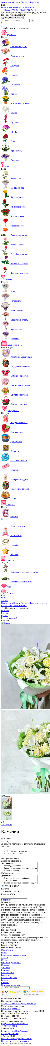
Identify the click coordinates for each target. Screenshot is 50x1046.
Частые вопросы (9, 605)
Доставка (25, 603)
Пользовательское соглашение (15, 1041)
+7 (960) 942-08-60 (9, 1033)
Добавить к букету (10, 873)
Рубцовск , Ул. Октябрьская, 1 (15, 1031)
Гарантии (34, 603)
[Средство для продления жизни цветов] (19, 868)
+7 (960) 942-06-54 (27, 10)
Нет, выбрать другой (13, 18)
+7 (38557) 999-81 (9, 10)
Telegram (16, 1008)
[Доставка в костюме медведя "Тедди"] (19, 883)
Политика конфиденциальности (16, 1038)
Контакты (22, 605)
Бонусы (43, 603)
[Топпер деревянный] (19, 866)
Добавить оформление (11, 861)
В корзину (6, 900)
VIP (3, 598)
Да (2, 17)
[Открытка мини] (19, 880)
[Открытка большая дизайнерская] (19, 878)
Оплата (16, 603)
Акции (4, 600)
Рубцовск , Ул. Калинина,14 (14, 1023)
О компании (7, 603)
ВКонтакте (6, 1008)
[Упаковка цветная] (19, 870)
